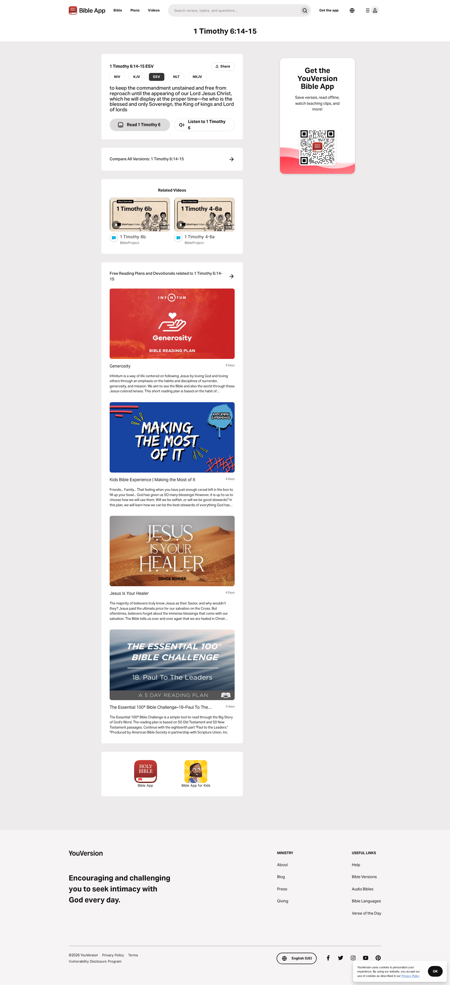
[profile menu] (371, 10)
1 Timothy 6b (138, 236)
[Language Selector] (352, 10)
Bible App (145, 785)
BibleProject (129, 243)
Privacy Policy (113, 955)
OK (435, 971)
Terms (133, 955)
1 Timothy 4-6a (205, 236)
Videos (154, 10)
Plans (135, 10)
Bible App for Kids (196, 785)
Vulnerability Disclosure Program (95, 961)
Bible (118, 10)
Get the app (329, 10)
